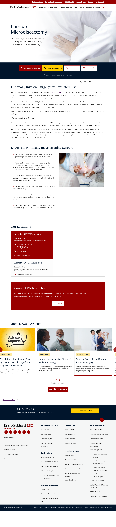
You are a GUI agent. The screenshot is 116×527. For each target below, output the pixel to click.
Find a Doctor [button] (79, 8)
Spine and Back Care (10, 398)
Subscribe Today (85, 409)
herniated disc (57, 92)
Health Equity (81, 2)
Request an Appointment (53, 2)
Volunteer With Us (71, 458)
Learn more (58, 303)
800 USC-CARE (69, 2)
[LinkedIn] (20, 431)
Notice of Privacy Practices (98, 495)
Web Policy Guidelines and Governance (70, 506)
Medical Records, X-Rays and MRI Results (99, 485)
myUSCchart (100, 2)
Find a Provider (72, 68)
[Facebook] (6, 431)
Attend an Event (70, 479)
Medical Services (70, 442)
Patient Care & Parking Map (99, 433)
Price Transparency (96, 448)
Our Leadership (46, 433)
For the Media (8, 458)
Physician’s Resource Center (50, 493)
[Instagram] (24, 431)
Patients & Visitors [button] (93, 8)
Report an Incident (106, 506)
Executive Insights (46, 437)
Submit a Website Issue (91, 506)
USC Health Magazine (11, 453)
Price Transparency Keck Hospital (100, 454)
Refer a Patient (37, 2)
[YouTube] (15, 431)
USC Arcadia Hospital (47, 470)
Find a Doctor (69, 428)
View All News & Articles (58, 388)
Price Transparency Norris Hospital (99, 461)
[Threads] (29, 431)
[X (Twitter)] (11, 431)
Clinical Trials (45, 488)
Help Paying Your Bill (96, 437)
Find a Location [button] (66, 8)
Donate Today (69, 454)
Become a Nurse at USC (73, 468)
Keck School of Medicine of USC (49, 498)
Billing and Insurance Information (96, 443)
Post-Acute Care (95, 490)
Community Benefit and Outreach (72, 473)
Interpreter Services (96, 428)
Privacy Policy (38, 506)
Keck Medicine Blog (10, 448)
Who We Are (45, 428)
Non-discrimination (50, 506)
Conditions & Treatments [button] (48, 8)
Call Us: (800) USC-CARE (53, 68)
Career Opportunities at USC (74, 463)
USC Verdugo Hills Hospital (49, 465)
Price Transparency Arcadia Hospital (99, 474)
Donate (90, 2)
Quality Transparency (97, 479)
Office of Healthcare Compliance (47, 443)
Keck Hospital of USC (47, 456)
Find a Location (89, 68)
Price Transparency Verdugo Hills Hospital (100, 467)
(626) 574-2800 (21, 251)
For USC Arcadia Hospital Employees (51, 475)
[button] (103, 6)
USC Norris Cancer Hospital (49, 460)
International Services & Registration (16, 444)
